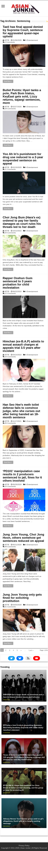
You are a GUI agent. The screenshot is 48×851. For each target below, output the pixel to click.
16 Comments (10, 357)
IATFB (6, 40)
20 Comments (10, 233)
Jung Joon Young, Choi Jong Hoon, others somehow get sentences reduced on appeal (23, 537)
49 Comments (10, 547)
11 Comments (10, 169)
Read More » (8, 81)
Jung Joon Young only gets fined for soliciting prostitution (22, 598)
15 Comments (10, 486)
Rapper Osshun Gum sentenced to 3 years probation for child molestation (17, 282)
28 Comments (10, 109)
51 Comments (10, 607)
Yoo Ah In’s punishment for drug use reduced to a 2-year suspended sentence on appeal (23, 158)
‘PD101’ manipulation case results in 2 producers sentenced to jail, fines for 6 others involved (22, 475)
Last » (31, 650)
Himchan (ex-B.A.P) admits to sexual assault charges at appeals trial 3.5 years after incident (23, 346)
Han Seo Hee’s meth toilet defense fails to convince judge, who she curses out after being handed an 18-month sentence (21, 411)
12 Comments (10, 293)
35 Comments (10, 423)
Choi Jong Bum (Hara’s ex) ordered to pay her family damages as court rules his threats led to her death (22, 222)
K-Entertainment (31, 40)
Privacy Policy (24, 845)
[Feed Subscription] (47, 21)
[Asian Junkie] (24, 8)
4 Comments (10, 42)
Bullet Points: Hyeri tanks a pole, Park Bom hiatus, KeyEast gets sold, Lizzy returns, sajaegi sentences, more (22, 96)
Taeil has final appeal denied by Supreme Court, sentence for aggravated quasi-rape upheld (23, 31)
